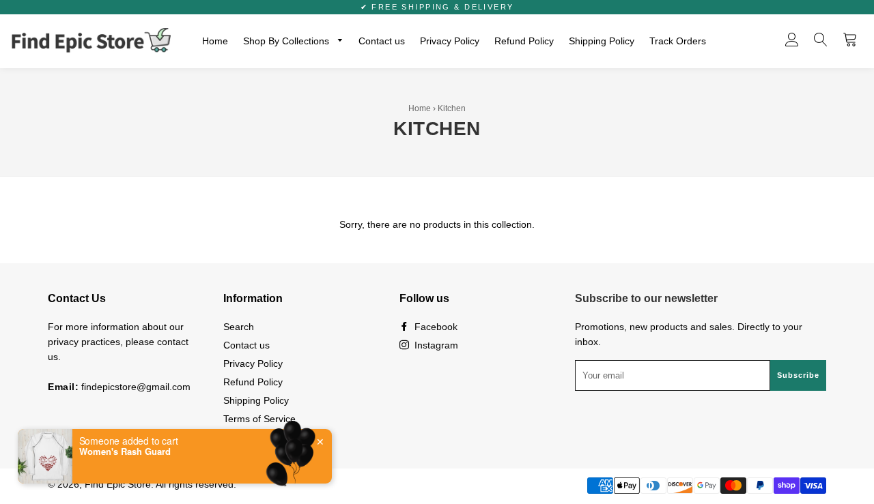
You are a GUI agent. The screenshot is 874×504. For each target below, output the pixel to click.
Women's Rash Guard (125, 451)
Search (238, 326)
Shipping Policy (601, 40)
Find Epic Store (118, 484)
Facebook (434, 326)
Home (215, 40)
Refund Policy (524, 40)
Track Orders (677, 40)
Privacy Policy (449, 40)
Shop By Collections (287, 40)
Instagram (435, 345)
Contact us (381, 40)
